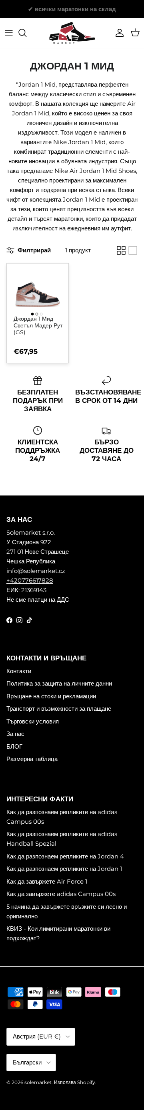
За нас (15, 733)
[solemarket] (72, 33)
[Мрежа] (121, 250)
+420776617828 (29, 580)
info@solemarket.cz (35, 571)
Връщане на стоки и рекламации (51, 696)
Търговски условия (32, 721)
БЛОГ (14, 746)
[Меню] (9, 33)
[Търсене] (26, 33)
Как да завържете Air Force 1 (46, 881)
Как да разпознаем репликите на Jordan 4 (65, 856)
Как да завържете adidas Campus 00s (61, 894)
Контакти (18, 671)
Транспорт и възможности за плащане (58, 708)
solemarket (38, 1082)
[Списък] (133, 250)
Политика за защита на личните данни (59, 683)
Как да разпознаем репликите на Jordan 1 (64, 868)
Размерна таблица (32, 759)
